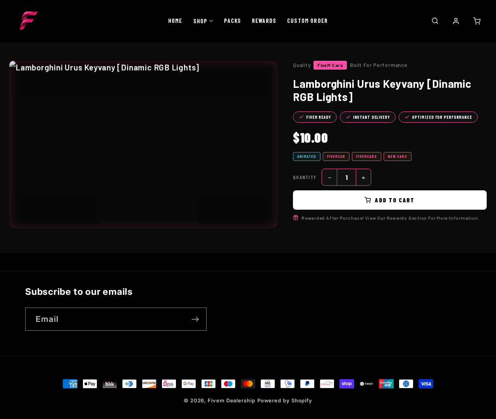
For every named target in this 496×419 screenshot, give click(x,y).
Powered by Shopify (284, 400)
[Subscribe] (195, 319)
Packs (232, 20)
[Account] (456, 21)
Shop (200, 20)
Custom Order (307, 20)
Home (175, 20)
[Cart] (477, 21)
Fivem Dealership (231, 400)
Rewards (264, 20)
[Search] (435, 20)
